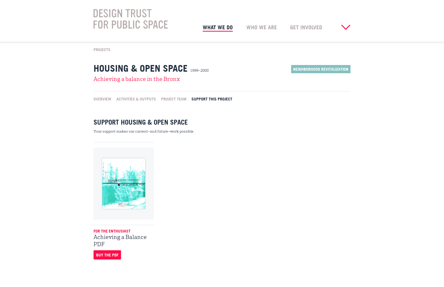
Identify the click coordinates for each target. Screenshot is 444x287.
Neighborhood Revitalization (320, 69)
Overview (102, 98)
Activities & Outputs (136, 98)
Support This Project (211, 98)
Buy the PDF (107, 254)
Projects (102, 49)
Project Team (173, 98)
